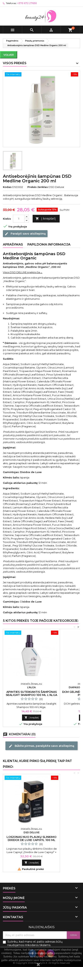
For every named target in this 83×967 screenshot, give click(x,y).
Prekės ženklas (37, 186)
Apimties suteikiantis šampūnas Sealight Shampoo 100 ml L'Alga (31, 693)
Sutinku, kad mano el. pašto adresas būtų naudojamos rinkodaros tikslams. (35, 943)
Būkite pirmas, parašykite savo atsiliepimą (41, 746)
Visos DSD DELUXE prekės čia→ (22, 272)
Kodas (7, 186)
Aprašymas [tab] (13, 244)
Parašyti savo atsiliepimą (25, 234)
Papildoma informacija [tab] (48, 244)
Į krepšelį (46, 218)
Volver (8, 54)
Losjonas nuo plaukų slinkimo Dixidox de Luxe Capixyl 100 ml (31, 838)
